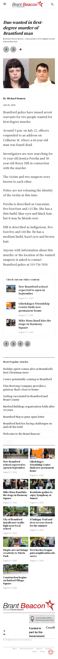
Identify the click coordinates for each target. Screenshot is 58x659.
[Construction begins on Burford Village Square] (15, 569)
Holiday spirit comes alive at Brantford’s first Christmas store (28, 370)
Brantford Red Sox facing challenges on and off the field (27, 425)
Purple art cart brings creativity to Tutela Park (15, 553)
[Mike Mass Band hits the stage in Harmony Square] (10, 322)
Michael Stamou (16, 98)
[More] (20, 49)
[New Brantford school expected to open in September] (10, 288)
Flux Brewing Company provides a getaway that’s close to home (24, 387)
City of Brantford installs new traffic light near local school (13, 524)
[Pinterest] (20, 344)
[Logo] (27, 4)
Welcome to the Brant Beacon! (21, 433)
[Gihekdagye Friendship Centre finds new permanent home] (10, 305)
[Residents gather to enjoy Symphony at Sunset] (42, 484)
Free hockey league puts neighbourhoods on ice (42, 553)
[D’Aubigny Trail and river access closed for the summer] (42, 511)
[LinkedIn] (4, 634)
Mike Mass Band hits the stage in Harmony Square (35, 324)
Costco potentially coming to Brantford (27, 379)
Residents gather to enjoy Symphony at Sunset (41, 495)
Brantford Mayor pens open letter (23, 416)
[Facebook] (6, 49)
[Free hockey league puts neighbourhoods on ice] (42, 542)
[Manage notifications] (50, 652)
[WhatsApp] (27, 344)
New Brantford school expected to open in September (33, 290)
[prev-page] (5, 442)
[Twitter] (13, 49)
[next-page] (10, 442)
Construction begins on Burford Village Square (15, 580)
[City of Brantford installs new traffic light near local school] (15, 511)
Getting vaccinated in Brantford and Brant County (25, 397)
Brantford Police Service (13, 39)
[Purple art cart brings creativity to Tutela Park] (15, 542)
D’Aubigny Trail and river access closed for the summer (41, 522)
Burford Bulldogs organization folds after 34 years (29, 408)
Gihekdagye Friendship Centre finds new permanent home (34, 307)
